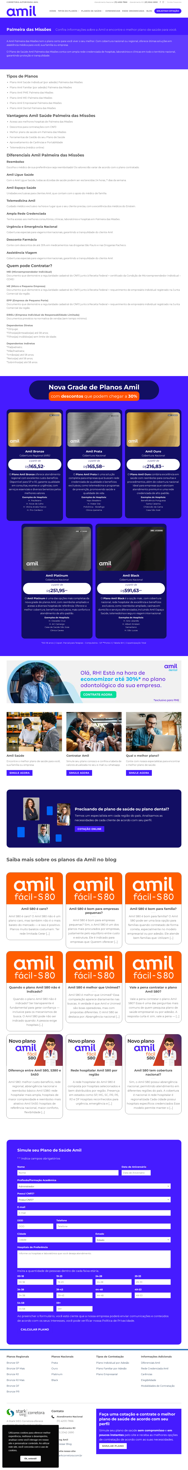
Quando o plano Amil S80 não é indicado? (34, 989)
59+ (58, 1303)
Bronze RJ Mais (15, 1380)
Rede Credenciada (133, 11)
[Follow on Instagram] (163, 2)
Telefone (62, 1220)
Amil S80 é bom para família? (153, 909)
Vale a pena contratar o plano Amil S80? (153, 989)
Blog (149, 11)
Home (52, 11)
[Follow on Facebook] (160, 2)
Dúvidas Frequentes (174, 2)
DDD (20, 1220)
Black (54, 1380)
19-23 (59, 1276)
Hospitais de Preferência (33, 1247)
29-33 (138, 1276)
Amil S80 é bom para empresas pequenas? (94, 911)
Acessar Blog (64, 1444)
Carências (146, 1374)
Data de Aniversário (134, 1166)
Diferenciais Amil (150, 1362)
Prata (54, 1362)
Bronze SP (13, 1362)
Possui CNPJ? (26, 1193)
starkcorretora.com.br (69, 1455)
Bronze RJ (13, 1374)
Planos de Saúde (91, 11)
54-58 (20, 1303)
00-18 (20, 1276)
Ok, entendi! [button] (30, 1458)
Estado (100, 1233)
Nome (21, 1166)
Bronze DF (13, 1386)
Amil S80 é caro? (34, 909)
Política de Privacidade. (118, 1320)
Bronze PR (13, 1391)
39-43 (59, 1289)
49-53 (138, 1289)
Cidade (21, 1233)
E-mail (22, 1207)
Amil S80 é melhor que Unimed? (94, 987)
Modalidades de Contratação (158, 1386)
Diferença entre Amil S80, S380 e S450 (34, 1072)
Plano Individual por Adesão (112, 1362)
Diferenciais (112, 11)
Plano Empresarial (107, 1374)
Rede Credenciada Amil (154, 1368)
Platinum (56, 1374)
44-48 (99, 1289)
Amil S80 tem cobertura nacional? (153, 1072)
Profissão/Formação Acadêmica (37, 1180)
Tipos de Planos (67, 11)
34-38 (20, 1289)
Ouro (54, 1368)
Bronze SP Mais (16, 1368)
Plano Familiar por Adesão (111, 1368)
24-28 (98, 1276)
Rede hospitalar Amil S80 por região (94, 1072)
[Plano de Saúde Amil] (21, 11)
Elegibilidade (148, 1380)
